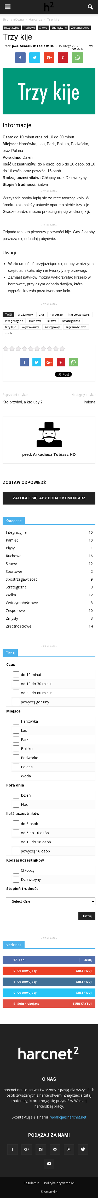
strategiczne (71, 321)
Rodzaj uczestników (25, 860)
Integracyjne (11, 27)
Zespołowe (15, 610)
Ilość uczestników (22, 813)
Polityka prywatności (59, 1183)
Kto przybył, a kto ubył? (23, 402)
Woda (26, 775)
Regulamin (31, 1183)
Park (24, 739)
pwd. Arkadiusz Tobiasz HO (33, 46)
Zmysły (12, 618)
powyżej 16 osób (35, 851)
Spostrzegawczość (21, 579)
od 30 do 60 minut (36, 692)
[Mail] (55, 1149)
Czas (10, 664)
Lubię (87, 960)
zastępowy (52, 327)
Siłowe (43, 27)
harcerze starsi (79, 314)
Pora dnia (15, 785)
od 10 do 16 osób (36, 841)
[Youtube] (49, 1164)
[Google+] (26, 1149)
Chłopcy (27, 870)
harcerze (56, 314)
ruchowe (35, 321)
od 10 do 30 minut (36, 683)
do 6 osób (29, 823)
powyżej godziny (35, 701)
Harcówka (29, 721)
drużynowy (25, 314)
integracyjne (14, 321)
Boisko (27, 748)
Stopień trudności (22, 888)
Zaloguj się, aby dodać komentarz (49, 498)
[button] (90, 7)
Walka (11, 594)
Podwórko (29, 757)
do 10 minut (31, 674)
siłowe (51, 321)
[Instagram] (41, 1149)
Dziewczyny (31, 879)
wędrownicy (30, 327)
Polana (27, 766)
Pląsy (10, 547)
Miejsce (13, 711)
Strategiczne (59, 27)
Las (24, 730)
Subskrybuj (82, 1003)
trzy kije (10, 327)
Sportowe (14, 571)
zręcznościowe (76, 327)
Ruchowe (29, 27)
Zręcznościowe (80, 27)
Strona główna (13, 19)
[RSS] (69, 1149)
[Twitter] (83, 1149)
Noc (24, 804)
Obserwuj (84, 971)
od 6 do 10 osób (35, 832)
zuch (8, 333)
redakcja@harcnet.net (68, 1117)
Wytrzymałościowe (22, 602)
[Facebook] (12, 1149)
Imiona (89, 402)
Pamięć (12, 540)
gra (41, 314)
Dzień (26, 795)
